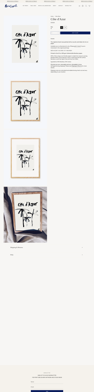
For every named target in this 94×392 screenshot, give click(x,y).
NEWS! (12, 1)
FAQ (11, 255)
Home (52, 16)
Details (52, 38)
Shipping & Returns (16, 247)
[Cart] (89, 6)
